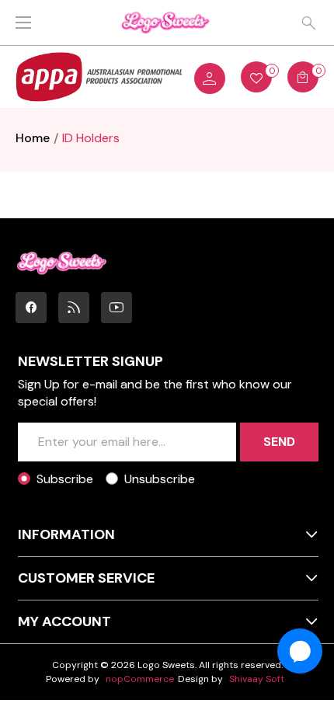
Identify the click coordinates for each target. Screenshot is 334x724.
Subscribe (65, 479)
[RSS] (73, 307)
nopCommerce (140, 679)
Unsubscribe (159, 479)
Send (279, 441)
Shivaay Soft (256, 679)
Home (33, 138)
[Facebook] (31, 307)
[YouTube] (116, 307)
